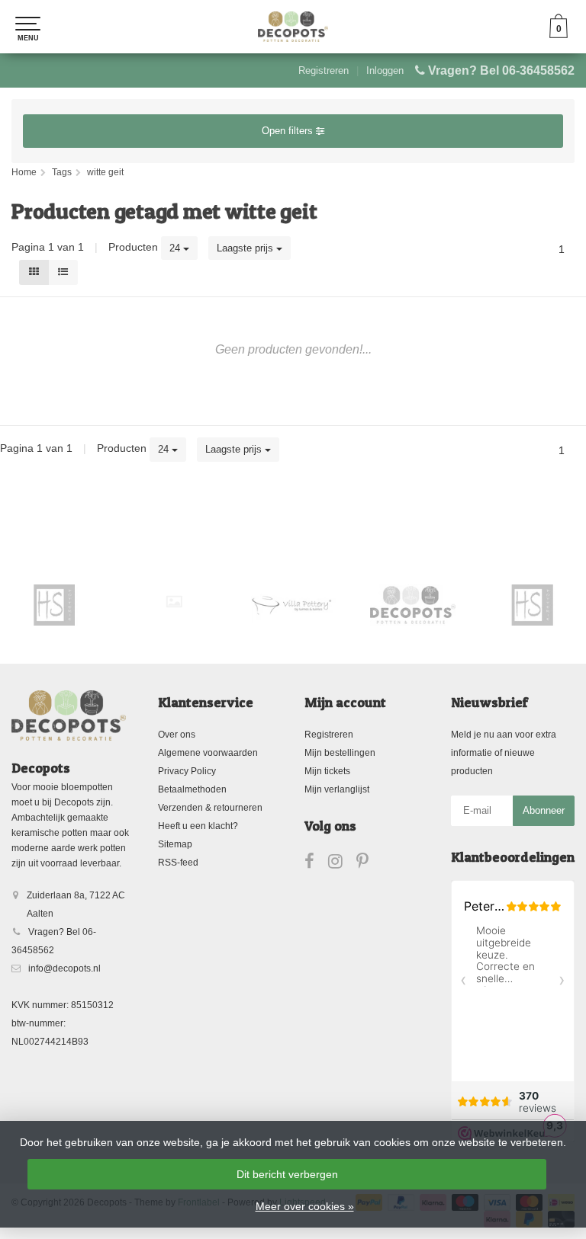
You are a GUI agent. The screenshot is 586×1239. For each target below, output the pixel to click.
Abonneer (544, 810)
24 (176, 248)
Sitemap (175, 844)
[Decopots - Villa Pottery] (331, 605)
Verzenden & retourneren (210, 807)
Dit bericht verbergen (287, 1174)
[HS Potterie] (451, 605)
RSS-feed (178, 862)
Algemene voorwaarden (208, 753)
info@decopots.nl (64, 968)
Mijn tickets (327, 771)
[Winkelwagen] (558, 34)
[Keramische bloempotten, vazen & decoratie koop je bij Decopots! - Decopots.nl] (293, 26)
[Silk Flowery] (92, 601)
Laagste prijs (246, 248)
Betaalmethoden (192, 789)
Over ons (176, 734)
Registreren (323, 70)
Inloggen (385, 70)
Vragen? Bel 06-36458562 (501, 70)
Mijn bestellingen (339, 753)
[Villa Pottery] (212, 605)
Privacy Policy (187, 771)
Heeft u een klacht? (198, 826)
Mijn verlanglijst (336, 789)
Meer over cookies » (305, 1206)
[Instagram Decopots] (342, 864)
